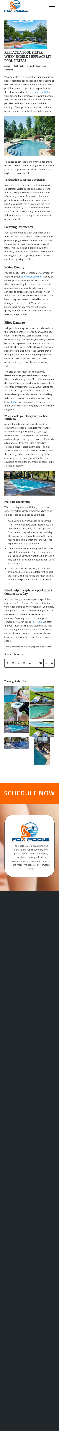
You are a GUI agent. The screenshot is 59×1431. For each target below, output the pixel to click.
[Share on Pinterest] (24, 663)
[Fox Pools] (24, 6)
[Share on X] (13, 663)
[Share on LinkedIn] (29, 663)
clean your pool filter (39, 92)
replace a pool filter (41, 646)
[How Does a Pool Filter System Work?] (41, 710)
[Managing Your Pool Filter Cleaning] (41, 751)
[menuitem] (50, 6)
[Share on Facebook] (7, 663)
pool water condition (31, 276)
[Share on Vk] (40, 663)
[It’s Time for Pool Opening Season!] (16, 743)
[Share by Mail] (51, 663)
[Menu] (50, 6)
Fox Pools (36, 621)
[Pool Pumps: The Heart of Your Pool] (16, 727)
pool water (26, 646)
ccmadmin (8, 69)
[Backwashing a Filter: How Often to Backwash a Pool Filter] (41, 694)
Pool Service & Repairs (31, 66)
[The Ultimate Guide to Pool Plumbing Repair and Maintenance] (41, 729)
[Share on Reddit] (46, 663)
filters (14, 401)
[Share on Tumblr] (35, 663)
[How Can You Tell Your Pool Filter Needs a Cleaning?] (16, 711)
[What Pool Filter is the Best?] (25, 34)
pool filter (15, 646)
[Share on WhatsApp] (18, 663)
